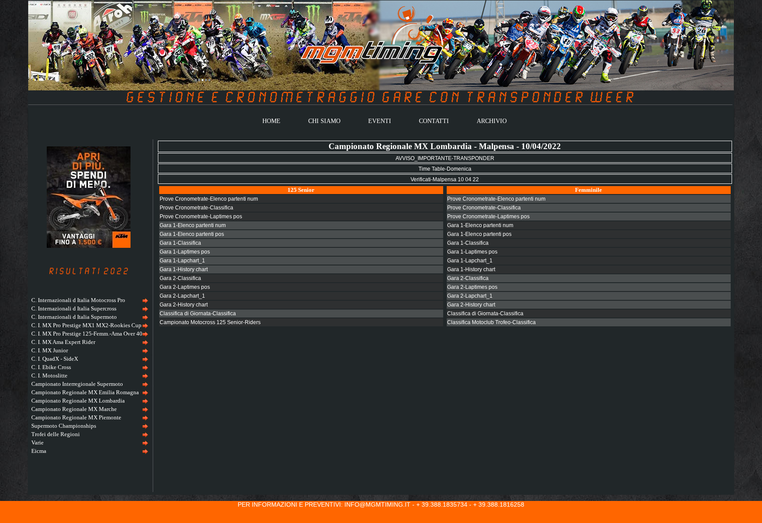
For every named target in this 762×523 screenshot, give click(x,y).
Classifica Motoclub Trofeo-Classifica (491, 322)
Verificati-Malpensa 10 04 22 (445, 179)
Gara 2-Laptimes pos (185, 287)
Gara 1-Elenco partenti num (193, 225)
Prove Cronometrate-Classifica (196, 208)
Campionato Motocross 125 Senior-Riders (210, 322)
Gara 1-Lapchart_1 (182, 261)
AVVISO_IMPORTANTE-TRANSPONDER (445, 158)
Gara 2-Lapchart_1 (182, 296)
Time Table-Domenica (444, 169)
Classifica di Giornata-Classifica (198, 313)
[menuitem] (89, 300)
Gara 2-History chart (184, 305)
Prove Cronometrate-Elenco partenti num (209, 199)
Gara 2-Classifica (180, 278)
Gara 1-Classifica (180, 243)
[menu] (89, 376)
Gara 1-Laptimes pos (185, 252)
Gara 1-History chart (184, 269)
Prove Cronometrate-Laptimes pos (201, 216)
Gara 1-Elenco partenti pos (192, 234)
